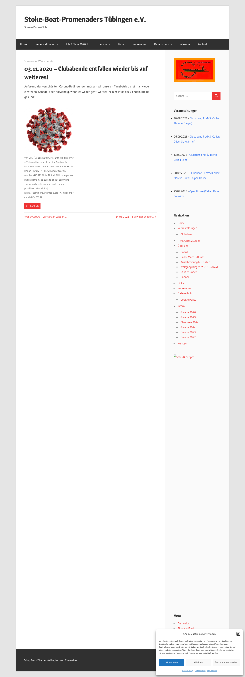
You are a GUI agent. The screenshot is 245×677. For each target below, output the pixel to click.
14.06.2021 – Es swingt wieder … (135, 216)
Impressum (212, 670)
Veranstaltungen (45, 44)
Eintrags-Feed (186, 628)
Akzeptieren (172, 662)
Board (184, 252)
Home (23, 44)
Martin (50, 61)
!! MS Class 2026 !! (77, 44)
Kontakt (202, 44)
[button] (238, 634)
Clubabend (32, 206)
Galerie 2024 (188, 327)
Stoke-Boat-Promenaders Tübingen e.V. (85, 19)
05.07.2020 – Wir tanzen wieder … (46, 216)
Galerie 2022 (188, 337)
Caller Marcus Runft (192, 257)
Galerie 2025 (188, 317)
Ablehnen (198, 662)
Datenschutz (200, 670)
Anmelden (184, 623)
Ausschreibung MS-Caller (195, 262)
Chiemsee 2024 (189, 322)
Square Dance (188, 272)
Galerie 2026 (188, 312)
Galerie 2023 (188, 332)
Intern (183, 44)
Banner (184, 277)
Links (121, 44)
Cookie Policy (187, 670)
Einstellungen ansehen (226, 662)
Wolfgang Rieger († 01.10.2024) (199, 267)
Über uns (102, 44)
